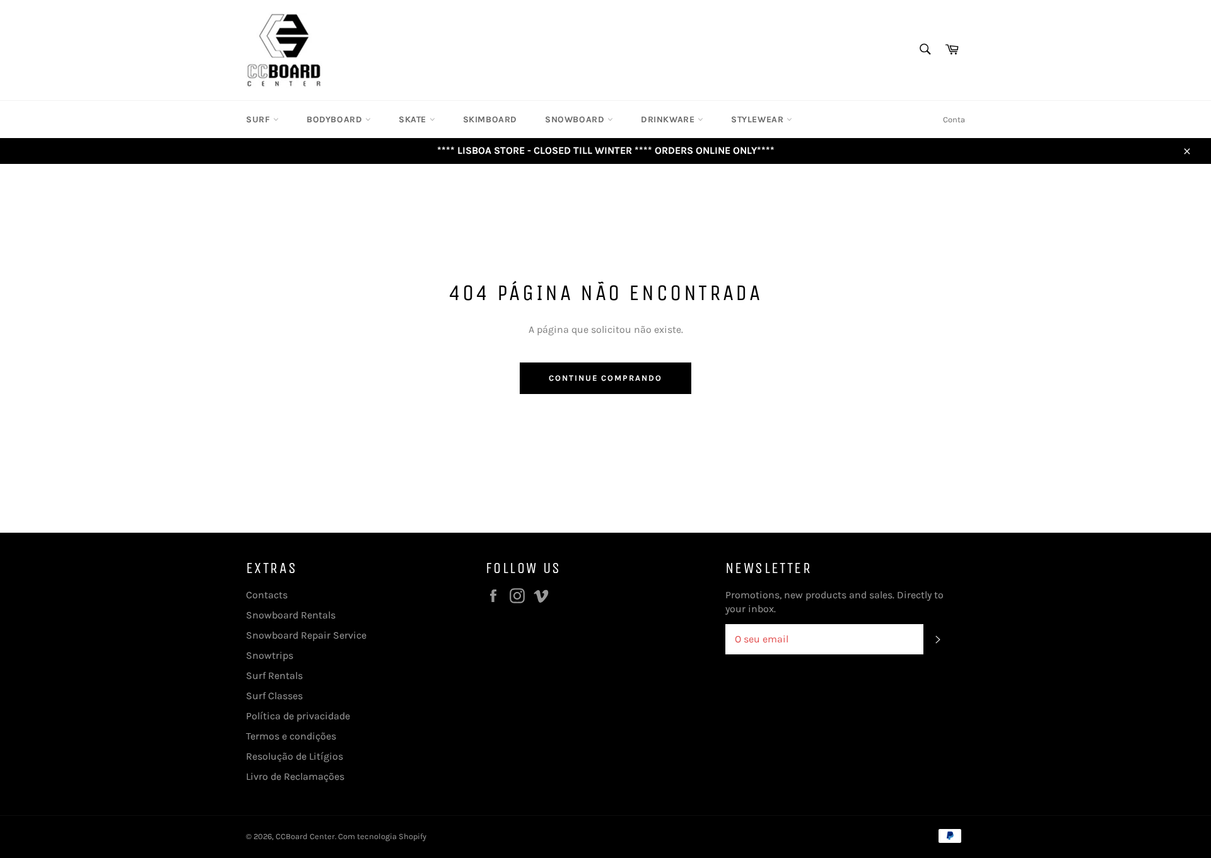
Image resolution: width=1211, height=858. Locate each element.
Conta (954, 119)
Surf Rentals (274, 675)
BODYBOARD (336, 119)
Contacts (267, 595)
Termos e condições (291, 736)
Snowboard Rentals (291, 615)
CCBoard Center (305, 836)
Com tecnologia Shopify (382, 836)
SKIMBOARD (490, 119)
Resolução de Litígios (294, 756)
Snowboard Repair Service (306, 635)
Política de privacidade (298, 716)
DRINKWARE (669, 119)
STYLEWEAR (759, 119)
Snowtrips (269, 655)
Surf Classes (274, 696)
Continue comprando (605, 378)
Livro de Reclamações (295, 776)
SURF (259, 119)
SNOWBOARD (576, 119)
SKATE (414, 119)
